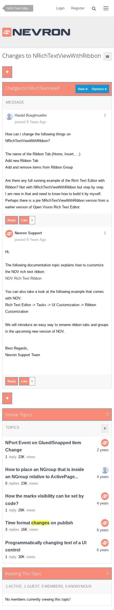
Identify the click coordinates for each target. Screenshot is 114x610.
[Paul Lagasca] (105, 470)
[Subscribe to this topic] (107, 56)
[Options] (105, 115)
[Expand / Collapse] (107, 414)
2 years (103, 450)
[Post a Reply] (7, 72)
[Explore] (106, 8)
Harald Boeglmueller (31, 115)
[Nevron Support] (105, 443)
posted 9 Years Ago (30, 122)
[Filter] (105, 428)
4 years (103, 477)
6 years (103, 530)
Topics (12, 427)
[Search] (94, 8)
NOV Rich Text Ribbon (23, 278)
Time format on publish (39, 522)
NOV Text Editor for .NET (20, 8)
